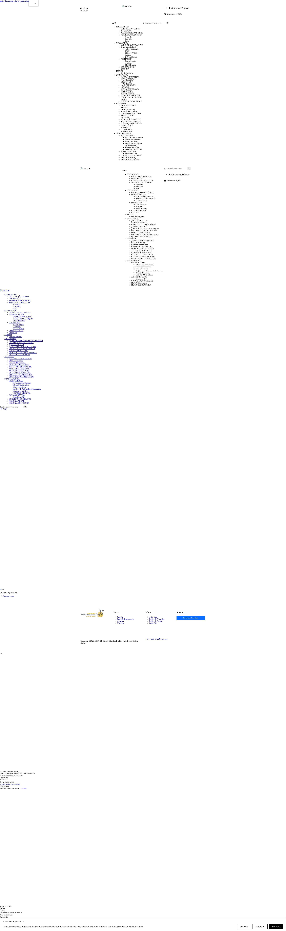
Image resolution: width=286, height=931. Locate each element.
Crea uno (23, 788)
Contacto (120, 621)
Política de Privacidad (156, 619)
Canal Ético (153, 623)
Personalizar (244, 926)
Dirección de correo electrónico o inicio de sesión (17, 773)
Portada (120, 617)
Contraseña (4, 778)
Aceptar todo (276, 926)
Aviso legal (153, 617)
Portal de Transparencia (125, 619)
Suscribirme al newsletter (190, 618)
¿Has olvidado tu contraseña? (10, 784)
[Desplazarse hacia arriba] (1, 653)
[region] (143, 924)
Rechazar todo (260, 926)
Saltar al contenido (6, 1)
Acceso (2, 908)
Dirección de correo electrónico (11, 913)
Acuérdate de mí (8, 782)
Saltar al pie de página (21, 1)
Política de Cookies (156, 621)
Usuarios (120, 623)
